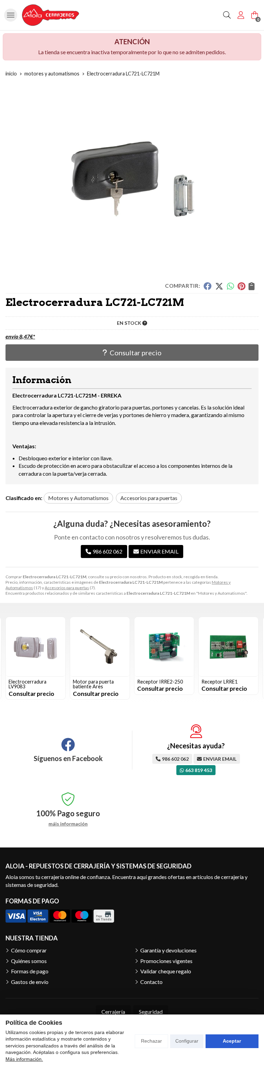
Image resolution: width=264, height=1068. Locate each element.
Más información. (24, 1059)
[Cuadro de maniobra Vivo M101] (228, 646)
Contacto (151, 981)
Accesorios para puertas (67, 587)
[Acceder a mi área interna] (240, 15)
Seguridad (151, 1011)
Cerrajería (113, 1011)
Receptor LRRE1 (155, 682)
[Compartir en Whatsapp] (230, 286)
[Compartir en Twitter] (219, 286)
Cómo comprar (29, 950)
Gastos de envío (29, 981)
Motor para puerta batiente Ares (29, 684)
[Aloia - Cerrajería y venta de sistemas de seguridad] (50, 15)
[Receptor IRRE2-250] (100, 646)
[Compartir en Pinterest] (241, 286)
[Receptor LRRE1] (164, 646)
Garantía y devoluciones (168, 950)
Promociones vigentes (166, 961)
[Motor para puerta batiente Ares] (35, 646)
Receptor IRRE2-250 (96, 682)
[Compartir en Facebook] (207, 286)
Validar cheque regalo (165, 971)
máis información (68, 824)
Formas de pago (29, 971)
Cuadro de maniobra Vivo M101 (223, 684)
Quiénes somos (29, 961)
